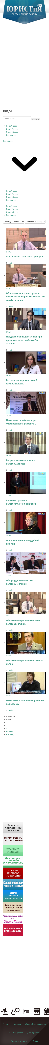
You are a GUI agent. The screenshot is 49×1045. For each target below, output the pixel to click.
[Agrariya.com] (13, 839)
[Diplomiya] (13, 850)
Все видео (11, 135)
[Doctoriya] (13, 861)
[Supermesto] (13, 884)
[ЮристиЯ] (24, 13)
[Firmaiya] (13, 930)
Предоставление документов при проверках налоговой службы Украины (24, 340)
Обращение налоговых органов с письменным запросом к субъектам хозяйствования (25, 296)
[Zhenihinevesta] (13, 918)
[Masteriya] (13, 873)
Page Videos (11, 126)
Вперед (9, 731)
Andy (11, 263)
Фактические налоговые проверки (24, 256)
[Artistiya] (13, 827)
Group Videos (12, 132)
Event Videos (12, 129)
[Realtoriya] (13, 896)
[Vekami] (13, 907)
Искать (35, 119)
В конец (9, 734)
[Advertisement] (24, 54)
